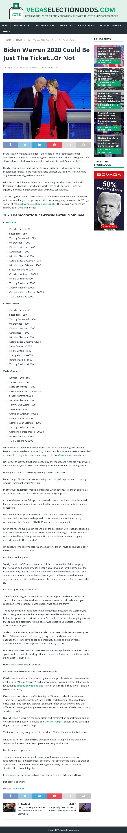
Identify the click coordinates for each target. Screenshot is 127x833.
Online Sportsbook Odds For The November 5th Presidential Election (109, 97)
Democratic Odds (22, 25)
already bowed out (27, 685)
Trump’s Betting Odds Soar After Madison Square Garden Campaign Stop (107, 118)
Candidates (65, 25)
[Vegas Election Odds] (63, 17)
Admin (25, 67)
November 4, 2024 (107, 105)
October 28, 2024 (107, 127)
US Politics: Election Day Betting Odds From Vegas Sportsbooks (108, 75)
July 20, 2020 (12, 67)
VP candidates (66, 454)
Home (5, 25)
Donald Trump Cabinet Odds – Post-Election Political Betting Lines (109, 52)
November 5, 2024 (107, 83)
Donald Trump (53, 721)
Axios (16, 788)
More (5, 31)
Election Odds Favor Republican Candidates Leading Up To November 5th (108, 142)
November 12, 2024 (108, 60)
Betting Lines (85, 25)
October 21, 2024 (107, 150)
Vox (22, 788)
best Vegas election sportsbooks (37, 203)
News (36, 67)
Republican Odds (45, 25)
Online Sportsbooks (110, 25)
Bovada (11, 222)
